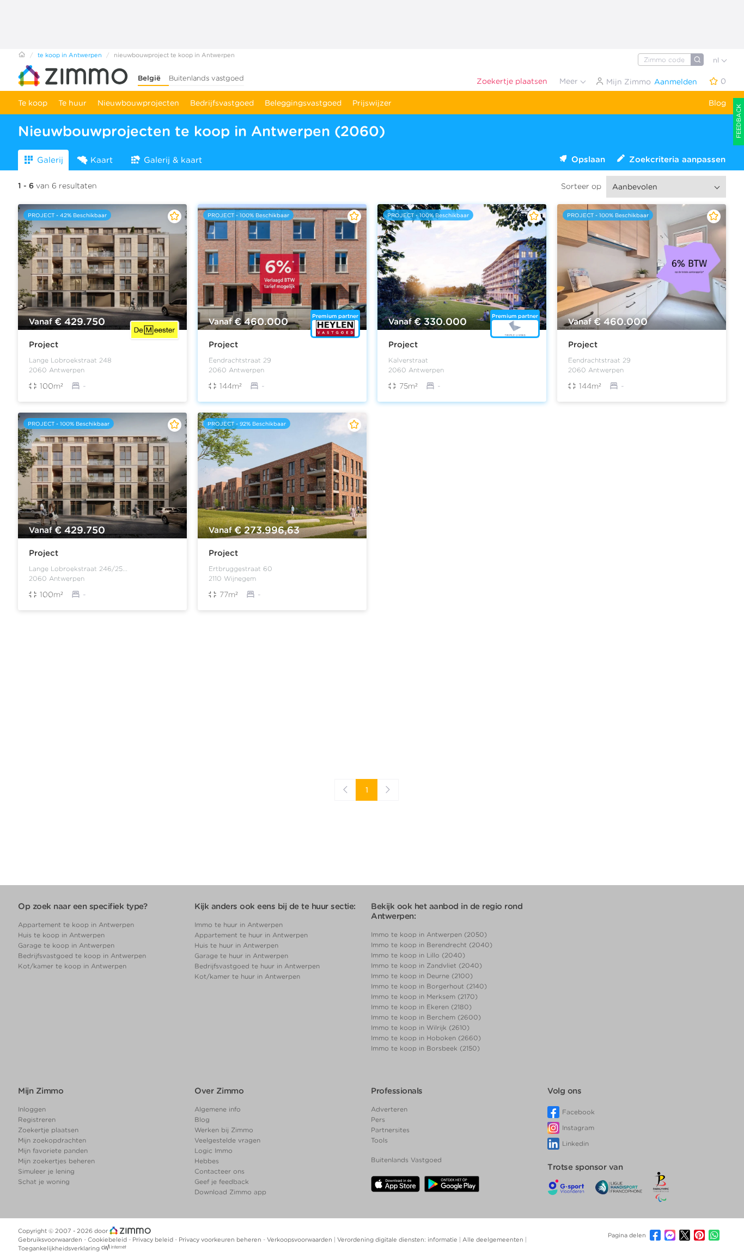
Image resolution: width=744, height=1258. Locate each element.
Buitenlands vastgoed (206, 78)
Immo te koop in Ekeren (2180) (421, 1007)
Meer (569, 81)
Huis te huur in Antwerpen (236, 945)
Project (43, 344)
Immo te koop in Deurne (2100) (422, 976)
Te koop (32, 103)
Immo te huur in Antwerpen (238, 925)
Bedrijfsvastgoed (222, 103)
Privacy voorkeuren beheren (221, 1239)
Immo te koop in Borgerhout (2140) (429, 986)
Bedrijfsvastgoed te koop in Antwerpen (82, 956)
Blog (717, 103)
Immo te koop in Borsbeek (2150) (425, 1048)
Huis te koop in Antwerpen (61, 935)
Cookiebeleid (108, 1239)
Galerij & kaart (173, 160)
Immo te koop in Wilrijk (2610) (420, 1027)
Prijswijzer (372, 103)
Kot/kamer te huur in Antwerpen (247, 976)
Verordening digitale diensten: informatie (398, 1239)
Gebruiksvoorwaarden (51, 1239)
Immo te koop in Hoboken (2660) (426, 1038)
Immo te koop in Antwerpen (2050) (429, 934)
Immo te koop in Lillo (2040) (418, 955)
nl (717, 60)
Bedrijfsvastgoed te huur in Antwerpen (257, 966)
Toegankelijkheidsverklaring (59, 1248)
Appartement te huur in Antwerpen (251, 935)
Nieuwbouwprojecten (138, 103)
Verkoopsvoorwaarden (300, 1239)
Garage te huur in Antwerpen (241, 956)
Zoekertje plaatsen (512, 81)
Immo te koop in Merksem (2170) (424, 996)
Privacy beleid (153, 1239)
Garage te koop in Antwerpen (66, 945)
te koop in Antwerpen (70, 55)
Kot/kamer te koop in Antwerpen (72, 966)
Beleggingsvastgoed (303, 103)
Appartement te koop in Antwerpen (76, 925)
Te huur (72, 103)
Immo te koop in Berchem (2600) (426, 1017)
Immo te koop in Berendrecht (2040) (431, 945)
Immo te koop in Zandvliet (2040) (426, 965)
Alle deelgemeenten (493, 1239)
